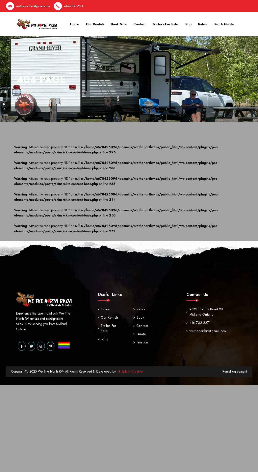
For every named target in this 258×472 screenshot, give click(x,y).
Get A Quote (223, 24)
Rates (202, 24)
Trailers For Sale (165, 24)
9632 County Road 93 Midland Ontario (206, 312)
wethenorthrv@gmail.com (33, 6)
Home (74, 24)
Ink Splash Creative (129, 371)
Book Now (119, 24)
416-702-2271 (73, 6)
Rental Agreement (234, 371)
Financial (141, 342)
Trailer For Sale (108, 328)
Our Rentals (95, 24)
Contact (139, 24)
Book (140, 317)
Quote (141, 334)
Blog (188, 24)
